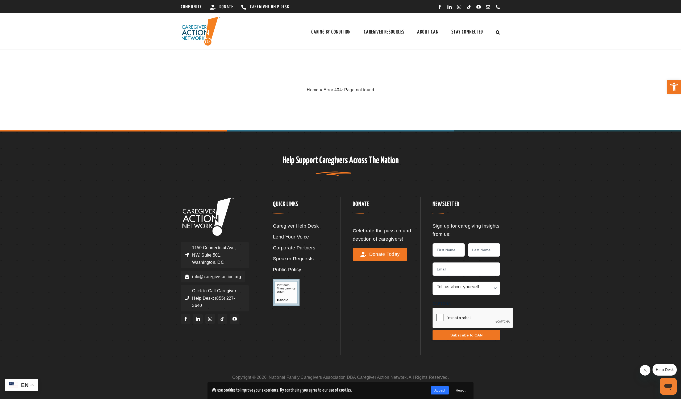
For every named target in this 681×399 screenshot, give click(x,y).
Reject (461, 390)
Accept (439, 390)
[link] (674, 87)
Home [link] (312, 90)
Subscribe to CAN (466, 335)
